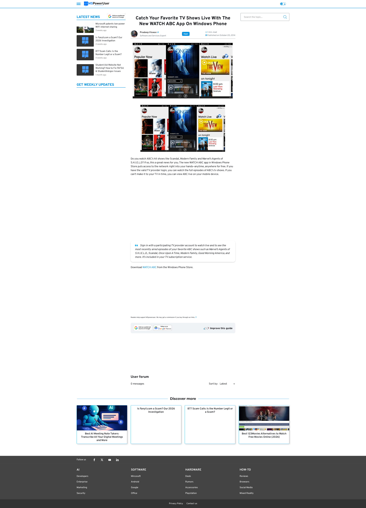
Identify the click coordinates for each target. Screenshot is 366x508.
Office (134, 493)
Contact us (191, 503)
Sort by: (213, 384)
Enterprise (82, 481)
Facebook (94, 460)
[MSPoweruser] (96, 3)
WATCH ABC (150, 267)
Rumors (189, 481)
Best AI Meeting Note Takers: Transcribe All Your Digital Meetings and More (102, 437)
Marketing (82, 487)
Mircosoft (136, 476)
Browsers (244, 481)
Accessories (191, 487)
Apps (185, 34)
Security (81, 493)
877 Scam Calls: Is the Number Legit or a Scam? (210, 410)
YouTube (109, 460)
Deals (188, 476)
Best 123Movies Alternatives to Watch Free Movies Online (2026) (264, 435)
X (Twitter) (102, 460)
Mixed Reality (246, 493)
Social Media (246, 487)
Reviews (244, 476)
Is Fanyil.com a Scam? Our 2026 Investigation (156, 410)
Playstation (191, 493)
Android (135, 481)
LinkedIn (117, 460)
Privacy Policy (176, 503)
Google (134, 487)
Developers (82, 476)
